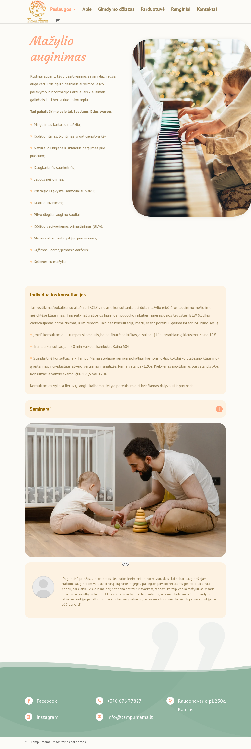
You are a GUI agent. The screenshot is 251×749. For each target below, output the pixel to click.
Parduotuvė (153, 9)
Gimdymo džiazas (116, 9)
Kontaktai (207, 9)
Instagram (47, 717)
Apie (87, 9)
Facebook (47, 701)
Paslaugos (60, 9)
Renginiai (180, 9)
